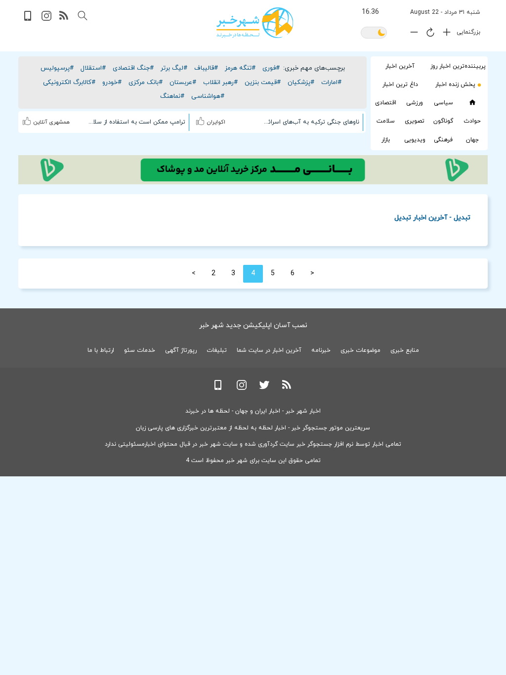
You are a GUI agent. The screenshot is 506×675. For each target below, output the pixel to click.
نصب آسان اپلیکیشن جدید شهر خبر (253, 325)
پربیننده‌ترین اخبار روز (458, 66)
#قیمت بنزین (263, 82)
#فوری (271, 68)
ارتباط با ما (100, 350)
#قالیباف (206, 68)
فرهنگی (443, 140)
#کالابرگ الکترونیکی (69, 82)
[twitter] (264, 388)
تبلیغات (217, 350)
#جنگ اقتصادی (133, 68)
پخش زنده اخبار (455, 84)
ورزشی (414, 103)
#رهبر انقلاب (220, 82)
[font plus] (444, 34)
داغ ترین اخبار (400, 84)
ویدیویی (414, 140)
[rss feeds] (64, 19)
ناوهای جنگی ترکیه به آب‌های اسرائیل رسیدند (310, 122)
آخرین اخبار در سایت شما (269, 350)
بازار (385, 140)
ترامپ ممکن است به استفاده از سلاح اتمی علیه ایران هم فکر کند (136, 122)
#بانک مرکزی (145, 82)
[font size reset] (428, 34)
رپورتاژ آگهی (181, 350)
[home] (472, 102)
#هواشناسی (207, 96)
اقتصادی (385, 103)
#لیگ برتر (174, 68)
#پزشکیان (301, 82)
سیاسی (443, 103)
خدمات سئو (139, 350)
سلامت (386, 121)
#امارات (331, 82)
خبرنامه (321, 350)
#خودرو (112, 82)
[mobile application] (29, 19)
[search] (82, 15)
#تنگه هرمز (240, 68)
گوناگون (443, 121)
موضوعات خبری (360, 350)
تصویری (414, 121)
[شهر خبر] (254, 22)
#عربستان (182, 82)
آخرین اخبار (400, 66)
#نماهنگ (172, 96)
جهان (472, 140)
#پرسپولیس (57, 68)
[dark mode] (374, 33)
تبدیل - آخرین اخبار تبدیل (432, 217)
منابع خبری (404, 350)
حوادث (472, 121)
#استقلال (93, 68)
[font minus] (411, 34)
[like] (201, 119)
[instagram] (46, 19)
